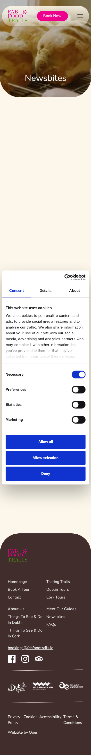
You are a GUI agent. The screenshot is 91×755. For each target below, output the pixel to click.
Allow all (45, 442)
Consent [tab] (16, 290)
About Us (16, 609)
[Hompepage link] (17, 16)
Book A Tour (19, 590)
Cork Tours (55, 597)
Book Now (52, 16)
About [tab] (74, 290)
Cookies (30, 717)
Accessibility (50, 717)
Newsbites (55, 617)
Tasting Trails (58, 582)
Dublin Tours (57, 590)
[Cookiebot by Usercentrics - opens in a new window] (64, 277)
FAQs (51, 625)
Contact (14, 597)
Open (33, 733)
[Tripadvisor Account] (39, 659)
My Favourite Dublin (61, 151)
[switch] (78, 389)
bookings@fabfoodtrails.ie (30, 648)
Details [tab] (45, 290)
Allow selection (45, 458)
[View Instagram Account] (25, 659)
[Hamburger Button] (80, 17)
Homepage (17, 582)
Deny (45, 473)
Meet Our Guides (61, 609)
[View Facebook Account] (12, 659)
